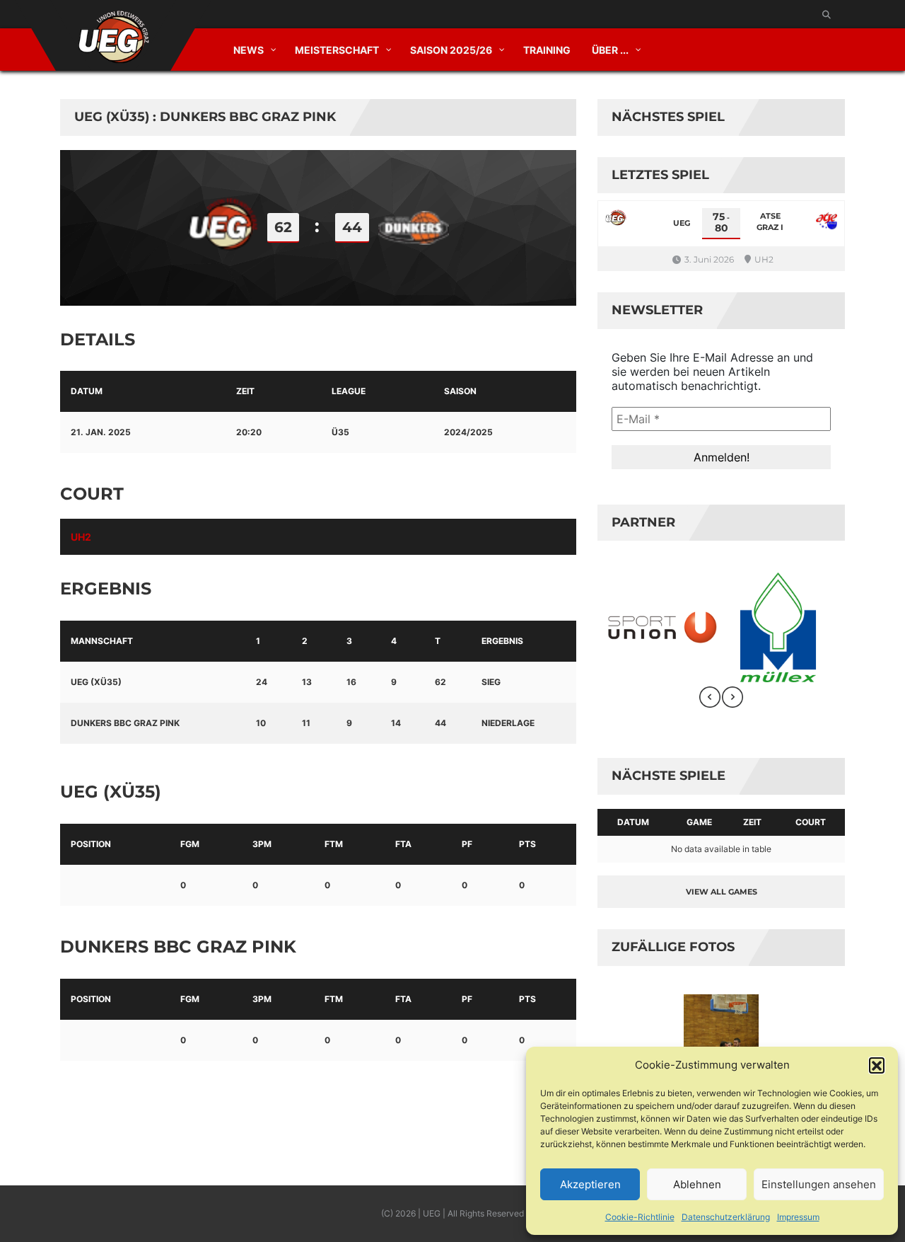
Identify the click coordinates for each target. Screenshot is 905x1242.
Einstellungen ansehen (818, 1184)
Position (91, 844)
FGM (189, 844)
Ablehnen (697, 1184)
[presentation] (709, 697)
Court (810, 822)
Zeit (752, 822)
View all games (721, 892)
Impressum (798, 1217)
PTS (527, 844)
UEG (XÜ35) (96, 682)
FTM (334, 844)
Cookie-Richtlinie (640, 1217)
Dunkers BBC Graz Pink (125, 723)
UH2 (81, 537)
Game (699, 822)
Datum (633, 822)
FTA (403, 844)
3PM (262, 844)
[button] (877, 1065)
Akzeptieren (590, 1184)
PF (467, 844)
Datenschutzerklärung (726, 1217)
